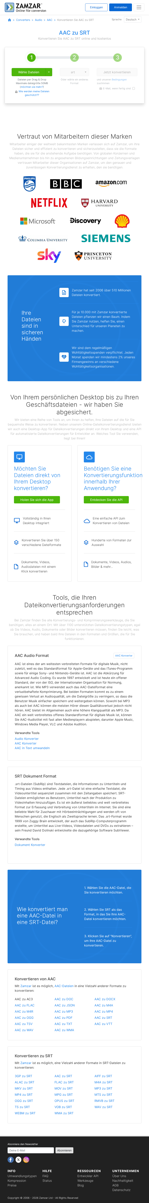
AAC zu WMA (64, 1030)
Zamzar (25, 986)
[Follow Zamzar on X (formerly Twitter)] (19, 1159)
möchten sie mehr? (32, 86)
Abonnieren (64, 1150)
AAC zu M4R (24, 1011)
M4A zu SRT (103, 1082)
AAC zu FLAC (25, 1005)
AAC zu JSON (65, 1005)
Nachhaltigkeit (122, 1181)
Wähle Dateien (28, 72)
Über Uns (119, 1176)
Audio (38, 19)
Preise (12, 1185)
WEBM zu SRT (25, 1113)
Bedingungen (119, 79)
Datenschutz (121, 1190)
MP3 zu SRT (103, 1088)
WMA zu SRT (64, 1113)
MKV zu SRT (24, 1088)
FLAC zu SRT (64, 1082)
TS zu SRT (22, 1107)
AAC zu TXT (63, 1024)
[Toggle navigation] (138, 7)
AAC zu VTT (103, 1024)
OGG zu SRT (24, 1101)
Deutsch (131, 19)
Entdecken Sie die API (106, 500)
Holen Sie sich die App (37, 500)
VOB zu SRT (63, 1107)
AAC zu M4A (103, 1005)
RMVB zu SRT (104, 1101)
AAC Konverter (124, 655)
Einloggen (96, 7)
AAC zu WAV (24, 1030)
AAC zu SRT (103, 1018)
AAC (49, 19)
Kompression (17, 1181)
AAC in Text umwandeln (32, 748)
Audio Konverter (27, 739)
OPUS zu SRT (64, 1101)
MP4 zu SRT (24, 1094)
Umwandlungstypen (22, 1176)
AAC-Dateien (64, 986)
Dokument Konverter (30, 845)
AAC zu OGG (24, 1018)
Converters (23, 19)
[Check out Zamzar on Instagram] (26, 1159)
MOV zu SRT (64, 1088)
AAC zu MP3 (64, 1011)
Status (47, 1181)
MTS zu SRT (103, 1094)
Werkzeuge (85, 1181)
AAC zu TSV (24, 1024)
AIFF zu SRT (103, 1076)
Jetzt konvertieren (117, 72)
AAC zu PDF (63, 1018)
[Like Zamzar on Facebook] (11, 1159)
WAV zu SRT (103, 1107)
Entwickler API (87, 1176)
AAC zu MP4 (103, 1011)
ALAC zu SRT (24, 1082)
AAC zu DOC (64, 999)
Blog (80, 1185)
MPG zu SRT (64, 1094)
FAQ (45, 1176)
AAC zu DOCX (104, 999)
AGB (115, 1185)
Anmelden (120, 7)
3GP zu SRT (23, 1076)
